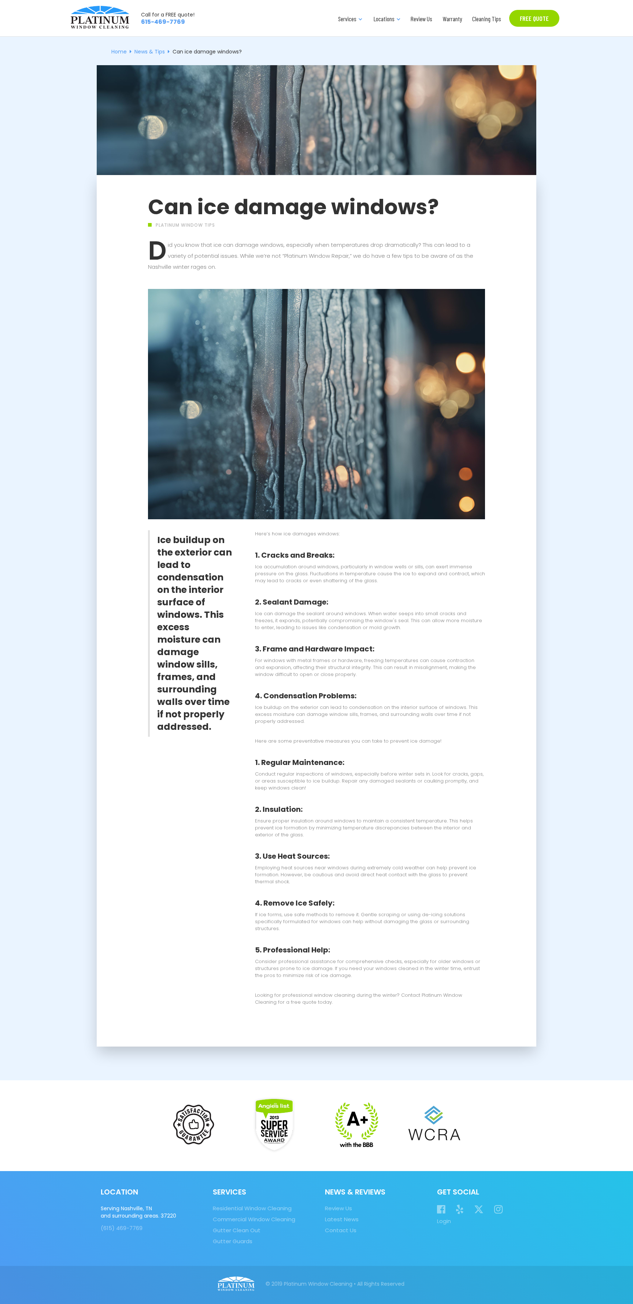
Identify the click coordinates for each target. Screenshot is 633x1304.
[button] (349, 18)
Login (444, 1221)
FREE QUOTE (534, 18)
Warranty (452, 18)
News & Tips (149, 51)
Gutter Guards (232, 1241)
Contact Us (340, 1230)
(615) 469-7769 (121, 1228)
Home (119, 51)
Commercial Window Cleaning (254, 1219)
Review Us (421, 18)
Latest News (342, 1219)
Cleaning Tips (486, 18)
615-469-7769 (163, 22)
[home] (100, 17)
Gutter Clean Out (236, 1230)
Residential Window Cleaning (252, 1208)
